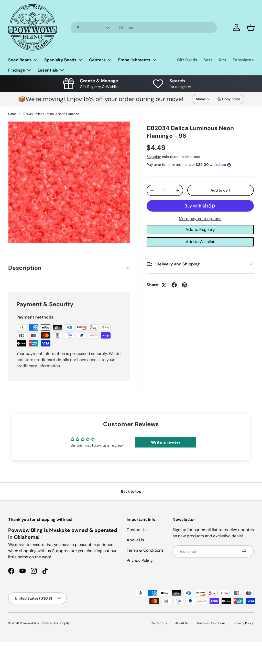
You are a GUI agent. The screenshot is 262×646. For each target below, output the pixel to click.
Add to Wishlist (200, 241)
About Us (135, 540)
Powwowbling (29, 623)
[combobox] (144, 27)
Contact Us (137, 529)
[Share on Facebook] (174, 285)
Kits (222, 60)
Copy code (231, 99)
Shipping (154, 156)
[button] (250, 27)
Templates (243, 60)
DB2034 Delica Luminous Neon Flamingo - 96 (52, 113)
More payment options (200, 218)
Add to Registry (200, 229)
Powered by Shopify (55, 623)
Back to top (131, 491)
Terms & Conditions (145, 550)
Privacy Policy (140, 560)
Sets (208, 60)
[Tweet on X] (164, 285)
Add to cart (221, 190)
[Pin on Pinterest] (184, 285)
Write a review (165, 442)
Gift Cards (187, 60)
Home (12, 113)
